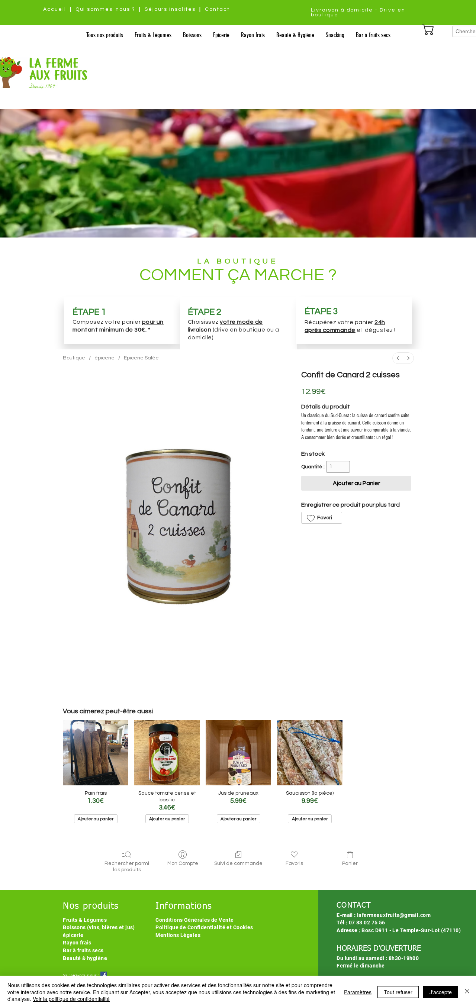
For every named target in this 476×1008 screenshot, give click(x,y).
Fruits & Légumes (85, 920)
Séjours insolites (170, 9)
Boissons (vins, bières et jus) (99, 927)
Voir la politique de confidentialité (71, 998)
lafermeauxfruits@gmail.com (394, 915)
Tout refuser (398, 992)
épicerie (73, 935)
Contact (217, 9)
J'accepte (441, 992)
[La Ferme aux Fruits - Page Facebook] (103, 975)
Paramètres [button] (358, 992)
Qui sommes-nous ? (105, 9)
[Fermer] (467, 992)
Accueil (54, 9)
